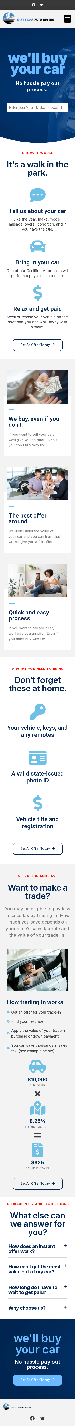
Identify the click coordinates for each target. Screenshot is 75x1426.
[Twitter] (41, 5)
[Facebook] (33, 5)
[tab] (37, 1250)
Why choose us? (27, 1308)
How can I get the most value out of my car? (34, 1269)
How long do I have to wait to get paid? (32, 1289)
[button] (67, 19)
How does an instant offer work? (31, 1248)
